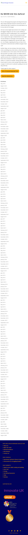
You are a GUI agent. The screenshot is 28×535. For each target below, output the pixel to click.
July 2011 (3, 381)
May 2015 (3, 277)
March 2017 (3, 228)
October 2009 (4, 419)
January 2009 (4, 426)
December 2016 (4, 234)
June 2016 (3, 248)
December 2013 (4, 316)
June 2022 (3, 90)
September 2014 (5, 295)
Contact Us (6, 453)
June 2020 (3, 140)
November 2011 (4, 372)
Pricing (5, 471)
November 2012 (4, 345)
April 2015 (3, 279)
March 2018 (3, 201)
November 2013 (4, 318)
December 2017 (4, 207)
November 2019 (4, 155)
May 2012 (3, 358)
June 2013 (3, 329)
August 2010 (4, 406)
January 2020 (4, 151)
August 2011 (4, 379)
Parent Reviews (10, 16)
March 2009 (3, 424)
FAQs (5, 475)
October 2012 (4, 347)
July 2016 (3, 246)
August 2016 (4, 243)
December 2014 (4, 288)
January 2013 (4, 340)
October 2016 (4, 239)
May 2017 (3, 223)
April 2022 (3, 95)
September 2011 (5, 376)
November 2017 (4, 210)
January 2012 (4, 367)
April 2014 (3, 307)
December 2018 (4, 180)
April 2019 (3, 171)
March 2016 (3, 255)
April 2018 (3, 198)
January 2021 (4, 124)
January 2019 (4, 178)
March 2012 (3, 363)
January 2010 (4, 412)
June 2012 (3, 356)
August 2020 (4, 135)
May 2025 (3, 83)
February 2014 (4, 311)
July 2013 (3, 327)
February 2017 (4, 230)
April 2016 (3, 252)
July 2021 (3, 110)
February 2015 (4, 284)
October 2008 (4, 430)
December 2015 (4, 261)
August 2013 (4, 325)
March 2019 (3, 173)
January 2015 (4, 286)
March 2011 (3, 390)
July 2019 (3, 164)
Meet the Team (7, 447)
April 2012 (3, 361)
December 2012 (4, 343)
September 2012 (5, 349)
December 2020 (4, 126)
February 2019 (4, 176)
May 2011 (3, 385)
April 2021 (3, 117)
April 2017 (3, 225)
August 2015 (4, 270)
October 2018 (4, 185)
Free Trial (6, 469)
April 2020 (3, 144)
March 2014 (3, 309)
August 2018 (4, 189)
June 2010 (3, 410)
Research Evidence (8, 449)
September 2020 (5, 133)
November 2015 (4, 264)
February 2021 (4, 122)
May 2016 (3, 250)
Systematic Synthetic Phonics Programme (14, 459)
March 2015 (3, 282)
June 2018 (3, 194)
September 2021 (5, 106)
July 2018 (3, 192)
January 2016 (4, 259)
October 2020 (4, 131)
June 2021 (3, 113)
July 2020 (3, 137)
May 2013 (3, 331)
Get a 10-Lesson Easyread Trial (10, 71)
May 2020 (3, 142)
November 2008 (4, 428)
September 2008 (5, 433)
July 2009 (3, 421)
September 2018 (5, 187)
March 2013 (3, 336)
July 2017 (3, 219)
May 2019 (3, 169)
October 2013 (4, 320)
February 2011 (4, 392)
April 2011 (3, 388)
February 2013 (4, 338)
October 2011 (4, 374)
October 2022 (4, 88)
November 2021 (4, 101)
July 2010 (3, 408)
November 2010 (4, 399)
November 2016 (4, 237)
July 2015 (3, 273)
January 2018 (4, 205)
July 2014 (3, 300)
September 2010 (5, 403)
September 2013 (5, 322)
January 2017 (4, 232)
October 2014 (4, 293)
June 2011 (3, 383)
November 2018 (4, 183)
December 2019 (4, 153)
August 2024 (4, 86)
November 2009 (4, 417)
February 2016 (4, 257)
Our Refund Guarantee (9, 473)
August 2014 (4, 297)
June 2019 (3, 167)
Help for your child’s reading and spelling (14, 467)
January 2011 (4, 394)
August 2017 (4, 216)
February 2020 (4, 149)
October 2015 (4, 266)
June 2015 (3, 275)
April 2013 (3, 334)
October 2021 (4, 104)
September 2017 (5, 214)
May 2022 (3, 92)
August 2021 (4, 108)
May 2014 (3, 304)
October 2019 (4, 158)
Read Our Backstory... (7, 76)
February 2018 (4, 203)
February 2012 (4, 365)
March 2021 (3, 119)
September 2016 (5, 241)
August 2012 (4, 352)
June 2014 (3, 302)
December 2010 (4, 397)
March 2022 (3, 97)
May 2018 (3, 196)
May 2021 (3, 115)
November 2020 (4, 128)
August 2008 (4, 435)
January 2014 (4, 313)
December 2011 (4, 370)
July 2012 (3, 354)
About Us (6, 445)
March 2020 (3, 146)
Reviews (6, 477)
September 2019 (5, 160)
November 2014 (4, 291)
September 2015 (5, 268)
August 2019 (4, 162)
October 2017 (4, 212)
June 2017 (3, 221)
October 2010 (4, 401)
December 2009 (4, 415)
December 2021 (4, 99)
